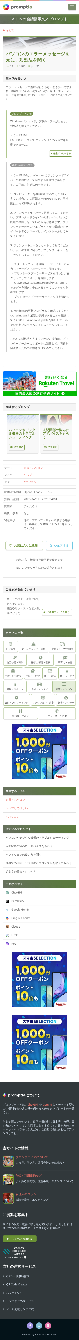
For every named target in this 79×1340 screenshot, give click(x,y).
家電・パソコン (33, 468)
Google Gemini (19, 909)
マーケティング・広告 (33, 649)
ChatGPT (15, 892)
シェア (33, 66)
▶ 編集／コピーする (61, 153)
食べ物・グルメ (20, 716)
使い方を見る (16, 447)
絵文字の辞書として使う (21, 871)
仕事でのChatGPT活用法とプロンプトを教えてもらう (39, 863)
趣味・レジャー (66, 702)
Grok (13, 935)
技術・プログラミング (16, 702)
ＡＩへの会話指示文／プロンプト (39, 19)
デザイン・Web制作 (62, 649)
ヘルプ (28, 475)
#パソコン (30, 482)
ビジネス (10, 649)
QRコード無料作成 (17, 1276)
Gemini (47, 1104)
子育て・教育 (65, 662)
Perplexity (16, 901)
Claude (14, 926)
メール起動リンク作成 (20, 1309)
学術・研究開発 (13, 675)
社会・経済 (50, 675)
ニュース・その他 (57, 716)
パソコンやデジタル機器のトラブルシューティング (37, 837)
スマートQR (13, 1292)
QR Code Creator (16, 1284)
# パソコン (12, 816)
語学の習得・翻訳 (40, 662)
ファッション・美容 (43, 702)
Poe (12, 943)
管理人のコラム (26, 1194)
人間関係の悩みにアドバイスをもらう (29, 846)
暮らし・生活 (67, 675)
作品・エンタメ (39, 689)
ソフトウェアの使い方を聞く (24, 854)
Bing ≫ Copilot (19, 918)
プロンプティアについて (32, 1157)
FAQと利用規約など (29, 1176)
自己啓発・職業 (15, 662)
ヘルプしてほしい (17, 808)
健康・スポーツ (15, 689)
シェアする (59, 545)
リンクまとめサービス (20, 1301)
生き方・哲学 (33, 675)
